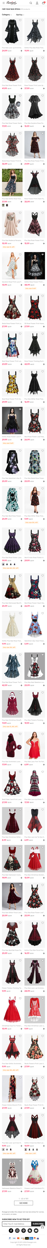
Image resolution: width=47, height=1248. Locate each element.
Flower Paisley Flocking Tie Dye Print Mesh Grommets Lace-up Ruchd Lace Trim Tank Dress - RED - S (12, 988)
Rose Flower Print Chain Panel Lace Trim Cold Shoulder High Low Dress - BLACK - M (34, 199)
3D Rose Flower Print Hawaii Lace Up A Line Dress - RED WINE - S (34, 323)
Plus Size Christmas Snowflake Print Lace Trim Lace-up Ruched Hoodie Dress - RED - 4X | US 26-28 (12, 720)
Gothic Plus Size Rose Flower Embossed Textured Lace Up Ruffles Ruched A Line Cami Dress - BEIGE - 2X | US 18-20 (12, 641)
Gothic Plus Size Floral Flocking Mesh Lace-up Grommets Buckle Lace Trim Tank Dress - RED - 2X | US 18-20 (34, 950)
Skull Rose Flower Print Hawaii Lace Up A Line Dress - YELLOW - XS (12, 399)
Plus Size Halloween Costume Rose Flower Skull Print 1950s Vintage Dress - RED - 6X (12, 875)
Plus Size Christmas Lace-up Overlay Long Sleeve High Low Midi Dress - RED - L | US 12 (34, 1026)
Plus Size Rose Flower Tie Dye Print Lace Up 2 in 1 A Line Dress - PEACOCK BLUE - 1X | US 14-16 (12, 682)
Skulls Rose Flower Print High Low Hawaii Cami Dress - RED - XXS (34, 1105)
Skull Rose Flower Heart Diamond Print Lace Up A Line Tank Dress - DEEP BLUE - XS (34, 603)
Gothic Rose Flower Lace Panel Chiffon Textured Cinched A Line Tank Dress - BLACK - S (12, 437)
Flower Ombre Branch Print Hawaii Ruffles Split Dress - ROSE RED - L (12, 1105)
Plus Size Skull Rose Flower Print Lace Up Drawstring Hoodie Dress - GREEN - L (12, 516)
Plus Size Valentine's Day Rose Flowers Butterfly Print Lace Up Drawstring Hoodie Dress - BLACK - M (12, 478)
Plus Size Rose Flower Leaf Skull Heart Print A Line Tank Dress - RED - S (34, 913)
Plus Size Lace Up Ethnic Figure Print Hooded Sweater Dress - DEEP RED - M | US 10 (34, 799)
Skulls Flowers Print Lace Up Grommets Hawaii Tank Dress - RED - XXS (34, 1063)
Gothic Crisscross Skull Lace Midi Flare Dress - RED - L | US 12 (34, 1143)
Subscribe (38, 1224)
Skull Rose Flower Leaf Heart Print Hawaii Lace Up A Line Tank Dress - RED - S (34, 437)
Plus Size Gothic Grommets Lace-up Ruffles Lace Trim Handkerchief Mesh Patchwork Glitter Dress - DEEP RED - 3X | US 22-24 (12, 1063)
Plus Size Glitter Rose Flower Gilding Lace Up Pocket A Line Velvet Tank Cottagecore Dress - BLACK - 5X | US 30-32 (34, 516)
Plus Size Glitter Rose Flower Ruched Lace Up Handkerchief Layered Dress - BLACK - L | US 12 (34, 399)
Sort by (19, 15)
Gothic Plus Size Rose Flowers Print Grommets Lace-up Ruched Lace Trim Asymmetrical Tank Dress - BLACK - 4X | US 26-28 (34, 48)
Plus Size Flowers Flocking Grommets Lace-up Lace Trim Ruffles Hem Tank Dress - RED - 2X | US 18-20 (34, 720)
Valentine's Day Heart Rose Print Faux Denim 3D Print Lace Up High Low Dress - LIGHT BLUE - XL (34, 641)
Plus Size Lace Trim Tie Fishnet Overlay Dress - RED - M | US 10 (34, 762)
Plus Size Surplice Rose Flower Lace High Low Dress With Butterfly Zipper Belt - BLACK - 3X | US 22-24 (34, 123)
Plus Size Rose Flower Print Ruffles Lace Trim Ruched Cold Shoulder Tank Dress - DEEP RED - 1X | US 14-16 (34, 161)
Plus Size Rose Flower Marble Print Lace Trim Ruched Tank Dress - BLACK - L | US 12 (12, 123)
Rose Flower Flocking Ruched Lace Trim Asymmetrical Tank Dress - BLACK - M (34, 361)
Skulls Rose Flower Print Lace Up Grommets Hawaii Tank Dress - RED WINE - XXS (12, 323)
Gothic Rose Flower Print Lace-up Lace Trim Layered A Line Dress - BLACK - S (34, 282)
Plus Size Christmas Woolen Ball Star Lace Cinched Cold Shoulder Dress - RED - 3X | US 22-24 (34, 875)
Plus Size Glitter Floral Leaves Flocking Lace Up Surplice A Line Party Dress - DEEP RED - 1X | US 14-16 (12, 913)
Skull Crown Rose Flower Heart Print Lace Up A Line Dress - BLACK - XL (34, 557)
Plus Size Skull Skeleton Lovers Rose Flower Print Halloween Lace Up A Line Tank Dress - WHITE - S (34, 682)
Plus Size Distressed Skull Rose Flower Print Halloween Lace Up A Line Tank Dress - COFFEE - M (12, 603)
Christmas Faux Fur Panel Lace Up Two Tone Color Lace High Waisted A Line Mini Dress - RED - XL (12, 1026)
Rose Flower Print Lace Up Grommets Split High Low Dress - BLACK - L (34, 85)
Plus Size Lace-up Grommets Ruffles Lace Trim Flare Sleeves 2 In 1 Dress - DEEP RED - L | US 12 (34, 988)
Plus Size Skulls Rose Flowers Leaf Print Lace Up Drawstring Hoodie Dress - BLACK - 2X (34, 478)
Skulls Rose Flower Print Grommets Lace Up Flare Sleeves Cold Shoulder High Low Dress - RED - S (12, 161)
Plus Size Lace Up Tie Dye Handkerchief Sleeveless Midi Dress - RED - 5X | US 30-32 (34, 837)
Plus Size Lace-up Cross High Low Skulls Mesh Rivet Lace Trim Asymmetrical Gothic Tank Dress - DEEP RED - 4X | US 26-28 (12, 1143)
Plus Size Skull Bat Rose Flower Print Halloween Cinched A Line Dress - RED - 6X (12, 950)
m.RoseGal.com (13, 3)
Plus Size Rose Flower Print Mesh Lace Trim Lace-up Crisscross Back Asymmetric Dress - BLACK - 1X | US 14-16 (34, 240)
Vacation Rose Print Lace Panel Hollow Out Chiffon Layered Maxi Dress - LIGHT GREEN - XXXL (12, 282)
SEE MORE (23, 1203)
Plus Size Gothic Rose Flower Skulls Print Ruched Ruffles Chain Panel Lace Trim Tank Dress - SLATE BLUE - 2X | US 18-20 (12, 199)
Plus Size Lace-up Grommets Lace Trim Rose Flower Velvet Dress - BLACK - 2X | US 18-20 (12, 48)
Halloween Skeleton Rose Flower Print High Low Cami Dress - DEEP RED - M (12, 1188)
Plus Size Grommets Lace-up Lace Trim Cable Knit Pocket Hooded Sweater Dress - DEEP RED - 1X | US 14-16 (12, 762)
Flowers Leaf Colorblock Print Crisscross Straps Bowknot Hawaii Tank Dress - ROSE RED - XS (34, 1188)
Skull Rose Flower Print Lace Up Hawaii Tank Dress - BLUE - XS (12, 361)
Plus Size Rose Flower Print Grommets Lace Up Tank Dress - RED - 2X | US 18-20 (12, 85)
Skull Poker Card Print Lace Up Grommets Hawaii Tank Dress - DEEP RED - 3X (12, 799)
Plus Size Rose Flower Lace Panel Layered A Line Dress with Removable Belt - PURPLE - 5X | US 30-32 (12, 557)
